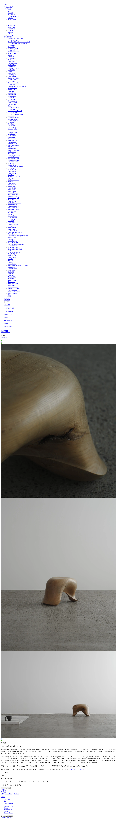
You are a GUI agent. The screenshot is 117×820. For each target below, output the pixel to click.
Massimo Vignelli (13, 196)
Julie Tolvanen (12, 148)
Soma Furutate (12, 264)
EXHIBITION (8, 6)
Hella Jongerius (12, 129)
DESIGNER (8, 37)
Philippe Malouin (13, 224)
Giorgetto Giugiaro (13, 117)
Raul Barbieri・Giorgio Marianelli (18, 235)
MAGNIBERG (12, 19)
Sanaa (10, 250)
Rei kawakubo (12, 237)
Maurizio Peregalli (13, 198)
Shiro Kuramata (12, 257)
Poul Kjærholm (12, 230)
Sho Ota (10, 259)
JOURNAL (7, 296)
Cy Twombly (12, 73)
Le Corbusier (12, 168)
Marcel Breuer (12, 185)
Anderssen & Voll (13, 48)
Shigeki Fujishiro (13, 254)
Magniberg (11, 181)
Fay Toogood (12, 99)
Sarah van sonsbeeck (14, 252)
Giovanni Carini (12, 119)
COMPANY (11, 70)
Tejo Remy (11, 278)
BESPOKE (11, 30)
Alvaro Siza (11, 47)
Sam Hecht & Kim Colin (15, 249)
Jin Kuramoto (12, 142)
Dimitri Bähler (12, 79)
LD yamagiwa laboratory (15, 166)
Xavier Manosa (12, 290)
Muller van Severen (13, 209)
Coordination (8, 320)
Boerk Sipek (11, 56)
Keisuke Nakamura (13, 157)
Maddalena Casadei (13, 180)
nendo (10, 214)
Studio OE (11, 272)
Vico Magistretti (12, 285)
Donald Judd (11, 84)
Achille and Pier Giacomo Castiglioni (19, 42)
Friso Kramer (12, 104)
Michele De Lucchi (13, 206)
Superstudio (11, 275)
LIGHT (10, 13)
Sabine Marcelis (12, 246)
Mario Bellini (12, 188)
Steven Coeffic (12, 269)
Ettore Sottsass (12, 94)
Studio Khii (11, 270)
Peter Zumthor (12, 222)
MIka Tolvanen (12, 207)
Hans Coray (11, 125)
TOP (5, 4)
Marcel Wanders (12, 186)
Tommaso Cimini (13, 283)
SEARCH (7, 300)
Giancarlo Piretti (12, 112)
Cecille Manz (12, 65)
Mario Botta (11, 189)
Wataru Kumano (13, 287)
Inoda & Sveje (12, 135)
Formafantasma (12, 101)
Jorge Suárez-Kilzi (13, 145)
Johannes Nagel (12, 143)
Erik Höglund (12, 93)
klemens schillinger (13, 158)
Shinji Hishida (12, 255)
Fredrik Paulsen (12, 102)
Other (9, 295)
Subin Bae (11, 273)
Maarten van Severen (14, 176)
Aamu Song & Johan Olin (15, 38)
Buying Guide (8, 314)
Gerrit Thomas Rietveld (15, 111)
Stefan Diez (11, 267)
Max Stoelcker (12, 201)
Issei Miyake (11, 137)
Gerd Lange (11, 109)
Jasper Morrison (12, 139)
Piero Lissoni (12, 227)
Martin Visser (12, 191)
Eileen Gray (11, 89)
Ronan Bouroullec (13, 242)
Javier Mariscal (12, 140)
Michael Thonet (12, 204)
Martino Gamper (13, 193)
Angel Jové (11, 50)
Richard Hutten (12, 239)
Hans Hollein (12, 127)
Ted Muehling (12, 277)
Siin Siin (10, 260)
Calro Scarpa (12, 61)
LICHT (5, 331)
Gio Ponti (11, 116)
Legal (6, 323)
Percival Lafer (12, 219)
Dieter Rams (11, 81)
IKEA (10, 130)
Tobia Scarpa (12, 280)
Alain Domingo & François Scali (17, 43)
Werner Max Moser (13, 288)
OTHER (10, 18)
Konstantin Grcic (13, 162)
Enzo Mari (11, 91)
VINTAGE (11, 27)
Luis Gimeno (12, 173)
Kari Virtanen (12, 152)
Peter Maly (11, 221)
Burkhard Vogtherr (13, 60)
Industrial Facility (13, 132)
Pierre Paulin (11, 229)
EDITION (11, 32)
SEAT (10, 9)
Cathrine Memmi (13, 63)
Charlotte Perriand (13, 68)
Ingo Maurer (11, 134)
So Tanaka (11, 262)
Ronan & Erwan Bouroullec (16, 244)
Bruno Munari (12, 58)
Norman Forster (12, 216)
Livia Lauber (12, 171)
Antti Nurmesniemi (13, 52)
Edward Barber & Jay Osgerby (17, 86)
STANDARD (12, 25)
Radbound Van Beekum (15, 232)
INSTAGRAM (8, 311)
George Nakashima (13, 107)
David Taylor (12, 75)
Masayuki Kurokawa (14, 194)
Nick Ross (11, 175)
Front (9, 106)
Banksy (10, 55)
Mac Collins (11, 178)
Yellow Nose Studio (14, 291)
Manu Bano (11, 183)
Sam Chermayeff (13, 247)
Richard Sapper (12, 241)
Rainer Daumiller (13, 234)
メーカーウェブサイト (78, 769)
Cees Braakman (12, 66)
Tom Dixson (11, 282)
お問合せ (4, 790)
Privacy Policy (8, 326)
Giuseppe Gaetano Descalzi (16, 114)
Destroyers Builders (13, 78)
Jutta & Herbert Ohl (13, 150)
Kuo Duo (11, 163)
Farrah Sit (11, 97)
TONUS (16, 794)
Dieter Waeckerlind (13, 83)
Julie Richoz (11, 147)
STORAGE (11, 14)
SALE (10, 33)
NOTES (6, 298)
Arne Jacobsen (12, 53)
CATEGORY (8, 8)
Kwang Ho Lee (12, 165)
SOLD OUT (11, 35)
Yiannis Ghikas (12, 293)
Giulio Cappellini (13, 120)
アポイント (4, 792)
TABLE (10, 11)
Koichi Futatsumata (13, 160)
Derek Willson (12, 76)
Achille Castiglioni (13, 40)
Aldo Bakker (12, 45)
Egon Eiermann (12, 88)
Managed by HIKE (6, 817)
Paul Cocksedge (12, 217)
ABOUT (7, 305)
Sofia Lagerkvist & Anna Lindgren (18, 265)
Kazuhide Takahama (14, 155)
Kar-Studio (11, 153)
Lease (6, 317)
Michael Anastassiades (14, 203)
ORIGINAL (11, 29)
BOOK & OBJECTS (14, 16)
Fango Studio (12, 96)
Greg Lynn (11, 122)
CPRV (10, 71)
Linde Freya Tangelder (14, 170)
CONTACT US (9, 308)
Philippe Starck (12, 226)
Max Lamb (11, 199)
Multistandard (12, 211)
